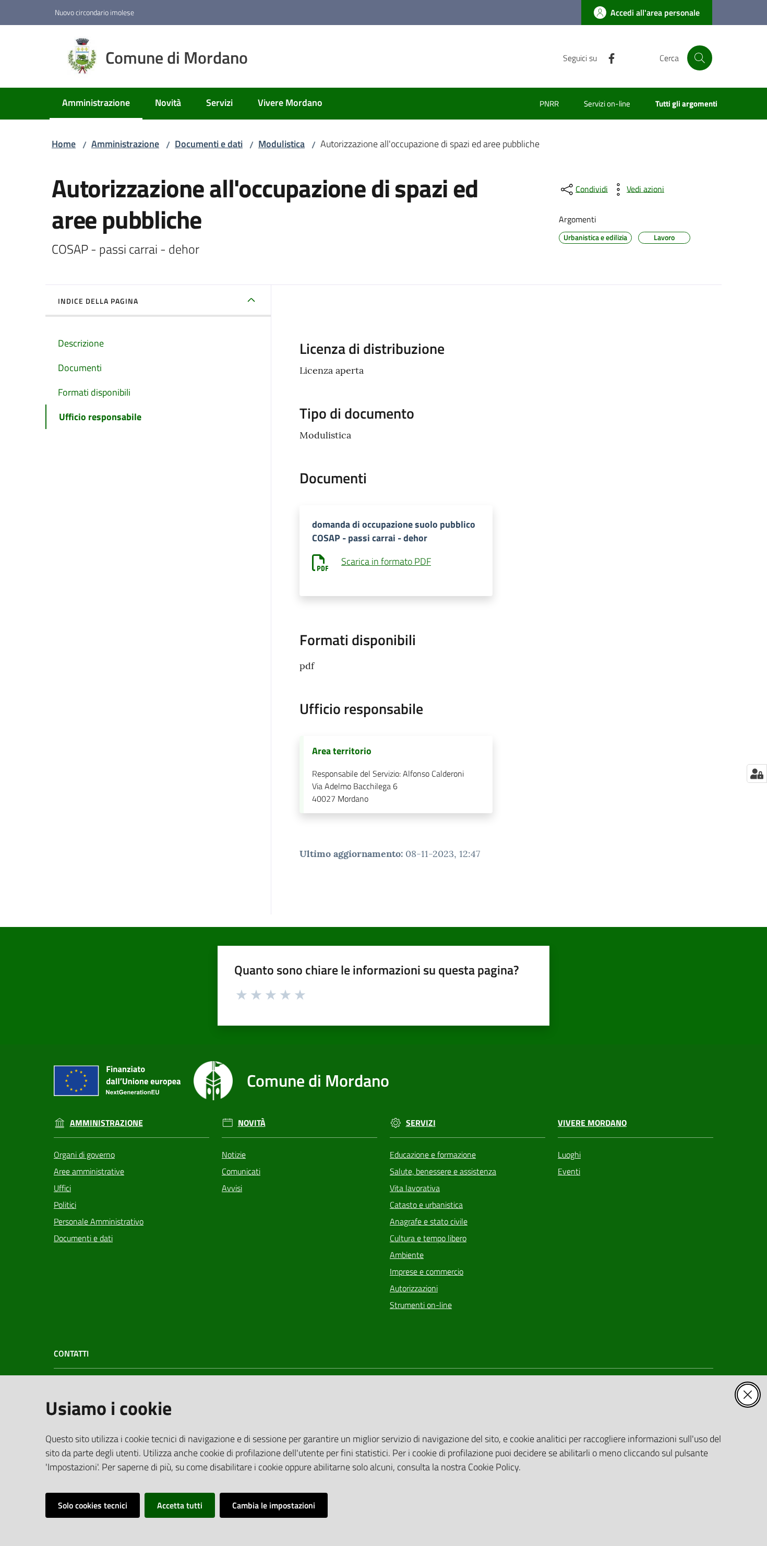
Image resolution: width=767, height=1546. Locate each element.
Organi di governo (84, 1154)
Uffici (62, 1188)
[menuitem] (96, 104)
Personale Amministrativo (98, 1221)
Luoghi (569, 1154)
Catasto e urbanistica (426, 1204)
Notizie (234, 1154)
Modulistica (281, 144)
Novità (252, 1123)
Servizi (421, 1123)
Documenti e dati (209, 144)
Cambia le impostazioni (273, 1505)
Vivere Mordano (592, 1123)
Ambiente (407, 1254)
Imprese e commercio (426, 1271)
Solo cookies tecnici (92, 1505)
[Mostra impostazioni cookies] (757, 773)
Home (64, 144)
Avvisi (232, 1188)
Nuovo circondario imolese (94, 12)
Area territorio (341, 751)
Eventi (569, 1171)
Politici (65, 1204)
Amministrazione (125, 144)
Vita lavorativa (415, 1188)
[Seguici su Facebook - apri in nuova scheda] (607, 57)
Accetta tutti (179, 1505)
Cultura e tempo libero (428, 1238)
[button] (699, 57)
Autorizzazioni (414, 1288)
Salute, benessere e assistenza (443, 1171)
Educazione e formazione (433, 1154)
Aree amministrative (89, 1171)
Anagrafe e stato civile (429, 1221)
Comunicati (241, 1171)
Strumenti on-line (421, 1305)
